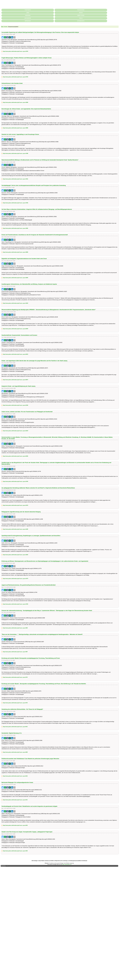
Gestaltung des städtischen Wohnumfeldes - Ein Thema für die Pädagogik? (22, 709)
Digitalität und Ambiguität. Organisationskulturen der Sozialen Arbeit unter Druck (24, 258)
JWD (7, 865)
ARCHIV (81, 12)
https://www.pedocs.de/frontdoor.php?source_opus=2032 (15, 825)
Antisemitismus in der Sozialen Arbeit (12, 83)
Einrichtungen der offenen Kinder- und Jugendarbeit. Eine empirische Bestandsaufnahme (26, 109)
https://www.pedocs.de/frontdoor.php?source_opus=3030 (15, 850)
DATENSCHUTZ (80, 20)
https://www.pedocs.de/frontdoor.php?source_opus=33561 (15, 179)
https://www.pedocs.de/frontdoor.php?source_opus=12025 (15, 554)
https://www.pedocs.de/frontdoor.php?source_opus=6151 (15, 799)
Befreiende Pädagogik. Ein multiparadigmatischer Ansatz (17, 782)
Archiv (5, 26)
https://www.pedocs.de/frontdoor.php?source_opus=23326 (15, 405)
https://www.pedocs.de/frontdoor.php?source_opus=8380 (15, 752)
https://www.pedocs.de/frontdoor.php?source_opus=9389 (15, 627)
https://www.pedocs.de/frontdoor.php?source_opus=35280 (15, 102)
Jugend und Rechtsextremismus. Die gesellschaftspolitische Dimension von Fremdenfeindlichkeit (29, 585)
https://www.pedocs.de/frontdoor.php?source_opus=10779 (15, 578)
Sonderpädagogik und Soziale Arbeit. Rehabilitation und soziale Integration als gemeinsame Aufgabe (29, 806)
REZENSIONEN (80, 9)
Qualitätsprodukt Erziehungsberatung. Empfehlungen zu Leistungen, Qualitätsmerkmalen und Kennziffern (31, 535)
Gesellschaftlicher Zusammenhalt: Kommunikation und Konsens (19, 335)
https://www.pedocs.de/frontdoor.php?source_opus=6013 (15, 726)
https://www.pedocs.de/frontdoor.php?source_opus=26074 (15, 379)
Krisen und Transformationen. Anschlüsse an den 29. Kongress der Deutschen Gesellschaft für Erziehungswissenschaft (35, 234)
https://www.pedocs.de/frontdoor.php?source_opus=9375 (15, 677)
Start (2, 26)
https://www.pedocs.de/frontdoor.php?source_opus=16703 (15, 505)
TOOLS (81, 18)
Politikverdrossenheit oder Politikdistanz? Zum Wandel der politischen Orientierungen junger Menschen (30, 758)
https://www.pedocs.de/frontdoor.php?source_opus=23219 (15, 430)
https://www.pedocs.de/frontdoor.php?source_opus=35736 (15, 76)
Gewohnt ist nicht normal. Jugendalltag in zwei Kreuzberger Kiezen (20, 134)
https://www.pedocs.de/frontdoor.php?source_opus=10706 (15, 604)
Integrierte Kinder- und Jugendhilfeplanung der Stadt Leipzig (18, 386)
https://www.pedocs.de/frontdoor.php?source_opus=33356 (15, 202)
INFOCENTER (28, 18)
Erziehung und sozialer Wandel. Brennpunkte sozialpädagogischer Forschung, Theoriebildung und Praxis (31, 658)
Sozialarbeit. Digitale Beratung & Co (12, 733)
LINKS (27, 12)
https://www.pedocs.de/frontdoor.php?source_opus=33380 (15, 153)
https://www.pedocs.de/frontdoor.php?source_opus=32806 (15, 252)
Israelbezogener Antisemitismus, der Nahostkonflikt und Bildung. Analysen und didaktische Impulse (29, 284)
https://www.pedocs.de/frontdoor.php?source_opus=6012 (15, 776)
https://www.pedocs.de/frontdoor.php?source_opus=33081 (15, 228)
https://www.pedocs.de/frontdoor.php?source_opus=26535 (15, 354)
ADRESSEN (27, 15)
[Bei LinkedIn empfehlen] (12, 38)
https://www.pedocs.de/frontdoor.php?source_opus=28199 (15, 328)
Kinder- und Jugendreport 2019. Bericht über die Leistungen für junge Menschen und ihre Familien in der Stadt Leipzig (34, 360)
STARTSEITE (28, 9)
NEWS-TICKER (80, 15)
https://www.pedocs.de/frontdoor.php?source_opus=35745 (15, 51)
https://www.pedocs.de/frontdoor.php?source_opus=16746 (15, 481)
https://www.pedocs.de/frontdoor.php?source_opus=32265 (15, 277)
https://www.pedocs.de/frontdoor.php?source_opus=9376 (15, 702)
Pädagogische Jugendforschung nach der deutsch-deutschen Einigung (21, 511)
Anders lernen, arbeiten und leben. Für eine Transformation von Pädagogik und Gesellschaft (27, 411)
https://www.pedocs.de (66, 864)
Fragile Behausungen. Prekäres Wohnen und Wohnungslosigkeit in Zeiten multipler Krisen (27, 57)
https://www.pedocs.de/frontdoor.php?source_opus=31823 (15, 303)
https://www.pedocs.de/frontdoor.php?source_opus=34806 (15, 127)
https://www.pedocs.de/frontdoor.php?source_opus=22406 (15, 456)
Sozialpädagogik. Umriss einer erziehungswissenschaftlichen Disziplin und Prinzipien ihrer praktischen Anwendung (34, 185)
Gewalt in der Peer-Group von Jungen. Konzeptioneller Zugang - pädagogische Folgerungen (27, 831)
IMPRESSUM (28, 20)
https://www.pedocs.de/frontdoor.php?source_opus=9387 (15, 651)
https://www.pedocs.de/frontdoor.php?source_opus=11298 (15, 529)
